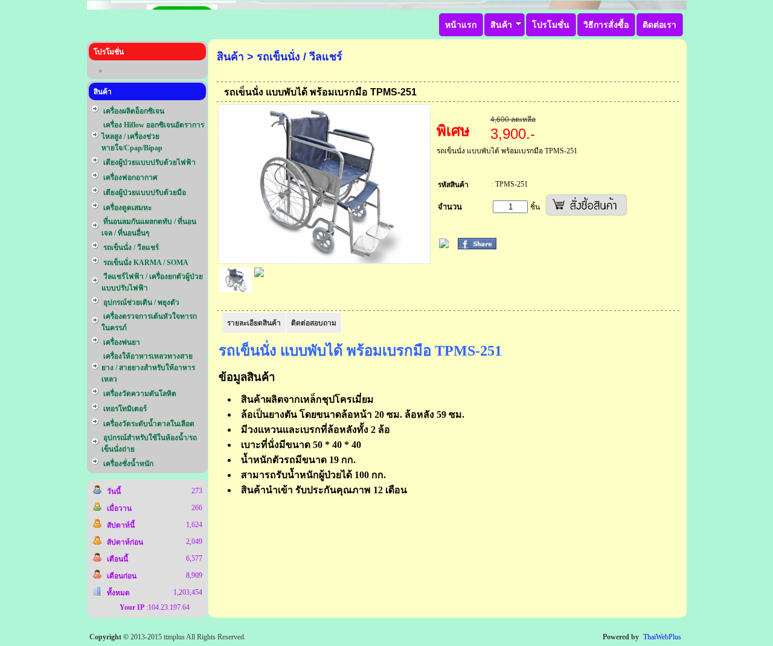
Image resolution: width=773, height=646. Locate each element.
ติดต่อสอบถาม (313, 323)
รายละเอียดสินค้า (254, 323)
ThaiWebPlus (662, 637)
